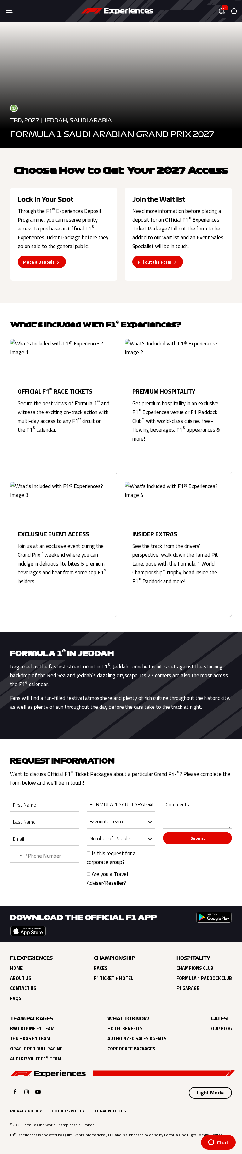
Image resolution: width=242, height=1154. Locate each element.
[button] (225, 11)
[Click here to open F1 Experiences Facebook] (15, 1091)
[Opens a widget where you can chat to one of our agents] (218, 1143)
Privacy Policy (26, 1110)
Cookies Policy (68, 1110)
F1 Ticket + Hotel (113, 978)
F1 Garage (187, 988)
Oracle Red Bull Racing (36, 1048)
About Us (20, 978)
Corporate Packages (131, 1048)
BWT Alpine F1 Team (32, 1028)
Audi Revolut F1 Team (35, 1058)
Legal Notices (110, 1110)
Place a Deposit (38, 262)
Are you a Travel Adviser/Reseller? (107, 878)
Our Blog (221, 1028)
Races (100, 968)
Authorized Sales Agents (137, 1038)
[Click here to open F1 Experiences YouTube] (38, 1091)
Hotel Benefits (125, 1028)
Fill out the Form (154, 262)
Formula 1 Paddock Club (204, 978)
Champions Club (194, 968)
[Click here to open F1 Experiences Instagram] (26, 1091)
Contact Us (23, 988)
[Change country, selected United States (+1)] (17, 855)
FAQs (15, 998)
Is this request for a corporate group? (111, 857)
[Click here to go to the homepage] (117, 11)
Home (16, 968)
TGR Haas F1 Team (30, 1038)
